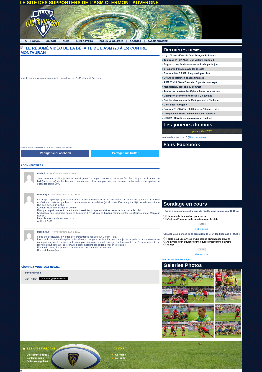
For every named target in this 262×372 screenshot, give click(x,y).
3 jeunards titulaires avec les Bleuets (184, 69)
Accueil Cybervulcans (24, 41)
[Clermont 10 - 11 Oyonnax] (175, 285)
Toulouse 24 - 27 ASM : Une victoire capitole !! (189, 60)
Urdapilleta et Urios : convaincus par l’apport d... (191, 113)
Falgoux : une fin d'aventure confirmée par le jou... (192, 64)
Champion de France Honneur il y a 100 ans (188, 95)
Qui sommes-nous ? (38, 354)
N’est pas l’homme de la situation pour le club (192, 219)
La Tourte (120, 358)
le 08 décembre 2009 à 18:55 (66, 194)
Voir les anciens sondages (176, 259)
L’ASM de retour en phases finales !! (184, 78)
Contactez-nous (35, 358)
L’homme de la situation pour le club (186, 216)
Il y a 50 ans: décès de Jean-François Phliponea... (191, 55)
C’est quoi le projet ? (175, 104)
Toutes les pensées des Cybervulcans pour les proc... (193, 91)
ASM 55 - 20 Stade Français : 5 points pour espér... (192, 82)
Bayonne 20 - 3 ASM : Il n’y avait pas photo (187, 73)
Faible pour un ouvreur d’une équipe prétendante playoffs (198, 239)
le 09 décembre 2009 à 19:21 (66, 232)
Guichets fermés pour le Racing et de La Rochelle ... (192, 100)
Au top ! (170, 244)
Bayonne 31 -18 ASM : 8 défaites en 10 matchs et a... (192, 109)
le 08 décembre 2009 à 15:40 (61, 173)
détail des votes (197, 137)
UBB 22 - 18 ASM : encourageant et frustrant (188, 118)
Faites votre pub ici (37, 361)
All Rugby (120, 354)
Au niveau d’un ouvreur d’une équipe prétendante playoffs (198, 241)
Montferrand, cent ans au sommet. (183, 86)
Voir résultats (202, 229)
